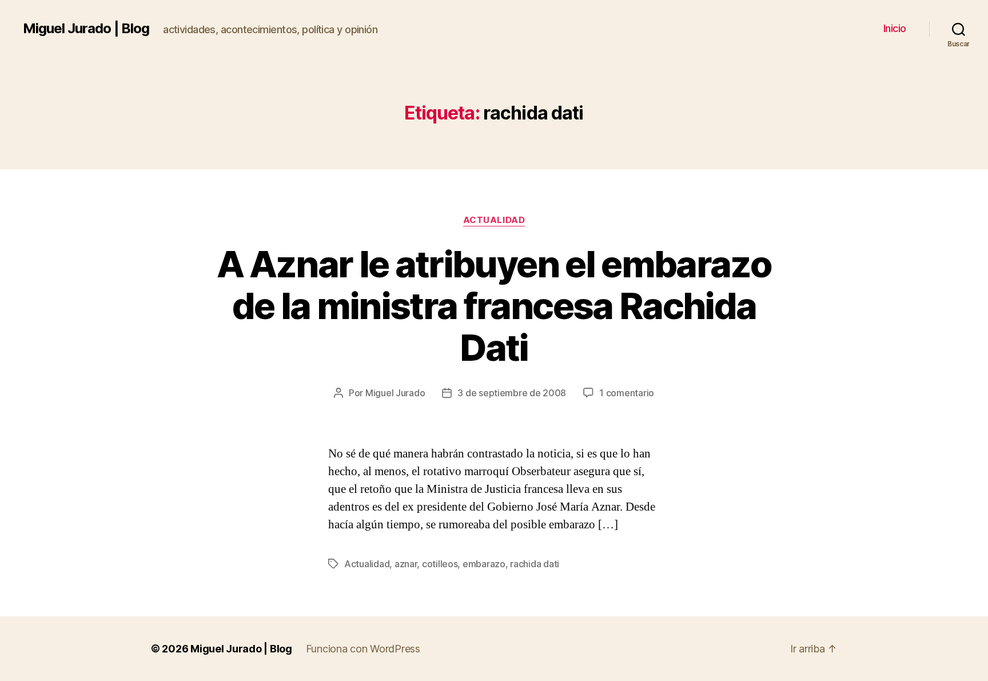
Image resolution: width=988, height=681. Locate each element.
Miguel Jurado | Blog (86, 28)
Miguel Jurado (395, 393)
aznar (406, 564)
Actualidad (494, 220)
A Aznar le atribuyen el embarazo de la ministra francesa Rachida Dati (494, 305)
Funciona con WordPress (363, 649)
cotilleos (440, 564)
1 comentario (626, 393)
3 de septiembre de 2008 (511, 393)
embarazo (484, 564)
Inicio (894, 28)
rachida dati (534, 564)
